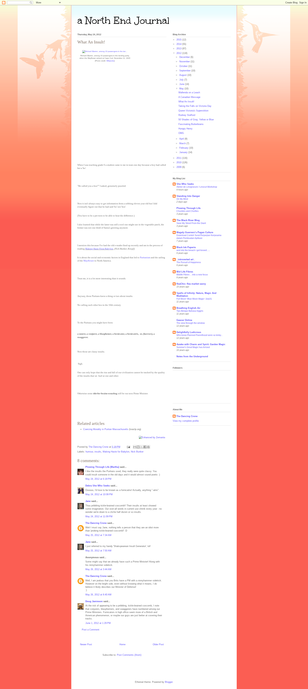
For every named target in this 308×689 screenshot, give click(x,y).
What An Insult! (186, 101)
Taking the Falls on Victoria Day (194, 106)
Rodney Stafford (186, 115)
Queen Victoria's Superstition (193, 110)
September (185, 70)
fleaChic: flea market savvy (191, 283)
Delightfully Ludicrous (188, 332)
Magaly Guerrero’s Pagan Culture (194, 232)
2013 (179, 48)
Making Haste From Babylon (99, 248)
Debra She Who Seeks (97, 485)
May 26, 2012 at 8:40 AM (98, 594)
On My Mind (182, 199)
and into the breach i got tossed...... (193, 250)
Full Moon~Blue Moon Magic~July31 (194, 299)
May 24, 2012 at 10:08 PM (99, 494)
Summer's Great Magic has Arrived (193, 347)
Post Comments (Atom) (129, 655)
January (183, 152)
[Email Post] (128, 447)
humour (89, 451)
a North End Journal (123, 20)
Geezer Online (184, 320)
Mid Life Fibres (184, 271)
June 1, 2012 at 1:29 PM (98, 623)
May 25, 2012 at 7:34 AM (98, 535)
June (182, 84)
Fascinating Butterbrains (191, 124)
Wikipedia (110, 61)
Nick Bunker (137, 451)
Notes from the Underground (192, 356)
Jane (88, 501)
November (185, 61)
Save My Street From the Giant (191, 223)
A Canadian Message (189, 97)
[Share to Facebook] (145, 447)
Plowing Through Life (188, 208)
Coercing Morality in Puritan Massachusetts (105, 429)
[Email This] (135, 447)
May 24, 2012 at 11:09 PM (98, 516)
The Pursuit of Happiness (188, 262)
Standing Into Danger (188, 196)
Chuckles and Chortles (187, 211)
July (181, 79)
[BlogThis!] (138, 447)
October (183, 66)
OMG (181, 133)
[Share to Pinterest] (148, 447)
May (181, 88)
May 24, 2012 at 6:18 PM (98, 479)
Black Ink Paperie (186, 247)
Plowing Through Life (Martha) (102, 467)
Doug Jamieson (94, 601)
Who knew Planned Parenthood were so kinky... (199, 335)
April (182, 138)
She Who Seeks (185, 184)
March (182, 143)
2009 (179, 167)
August (183, 75)
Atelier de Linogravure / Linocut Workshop (196, 187)
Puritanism (145, 257)
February (184, 147)
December (185, 57)
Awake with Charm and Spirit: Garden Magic (200, 344)
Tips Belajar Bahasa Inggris (189, 311)
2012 (179, 53)
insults (97, 451)
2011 (179, 158)
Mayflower (88, 260)
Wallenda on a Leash (189, 92)
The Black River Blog (188, 220)
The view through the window (190, 323)
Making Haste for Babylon (116, 451)
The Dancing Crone (96, 523)
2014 (179, 44)
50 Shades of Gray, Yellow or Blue (196, 119)
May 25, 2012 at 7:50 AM (98, 550)
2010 (179, 162)
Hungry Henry (185, 128)
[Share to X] (141, 447)
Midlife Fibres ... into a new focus (192, 274)
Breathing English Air (188, 308)
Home (122, 644)
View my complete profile (186, 421)
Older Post (158, 644)
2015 (179, 39)
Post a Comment (90, 629)
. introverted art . (185, 259)
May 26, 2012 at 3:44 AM (98, 569)
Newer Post (86, 644)
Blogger (169, 682)
